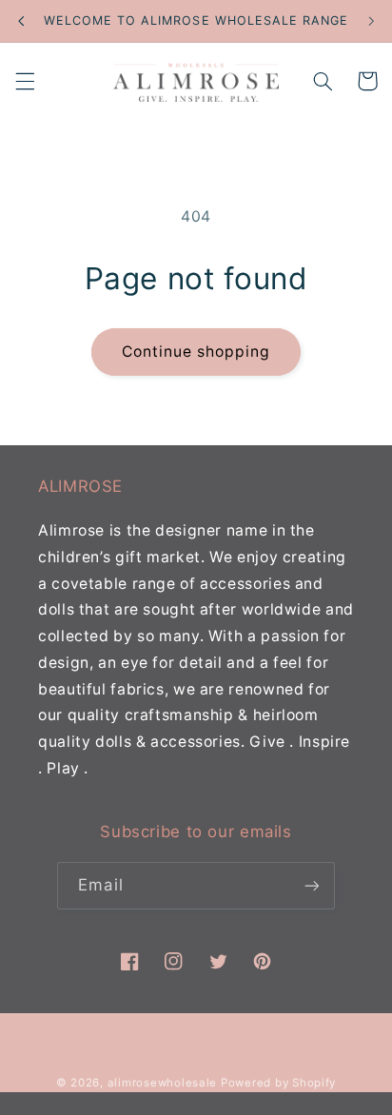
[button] (25, 81)
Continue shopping (196, 351)
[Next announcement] (371, 21)
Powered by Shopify (278, 1082)
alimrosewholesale (163, 1082)
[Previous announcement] (21, 21)
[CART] (367, 81)
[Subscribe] (311, 885)
